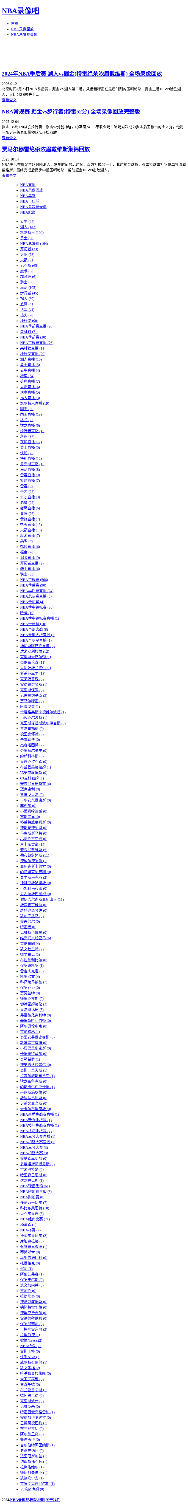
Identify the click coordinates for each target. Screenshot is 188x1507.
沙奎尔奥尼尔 (33, 1236)
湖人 (28, 227)
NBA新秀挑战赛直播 (39, 1114)
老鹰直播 (30, 508)
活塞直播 (30, 392)
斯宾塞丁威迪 (33, 1043)
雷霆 (27, 486)
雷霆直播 (30, 475)
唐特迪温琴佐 (33, 910)
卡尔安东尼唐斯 (35, 800)
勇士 (27, 238)
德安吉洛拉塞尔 (35, 1065)
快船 (27, 453)
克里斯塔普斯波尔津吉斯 (43, 723)
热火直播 (31, 525)
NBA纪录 (28, 212)
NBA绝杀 (31, 1346)
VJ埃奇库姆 (32, 1489)
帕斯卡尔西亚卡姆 (37, 1087)
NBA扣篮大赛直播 (37, 1142)
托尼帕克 (30, 1263)
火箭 (27, 260)
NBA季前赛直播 (36, 326)
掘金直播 (30, 558)
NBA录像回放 (22, 29)
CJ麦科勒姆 (32, 778)
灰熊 (27, 436)
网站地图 (37, 1500)
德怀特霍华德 (33, 1307)
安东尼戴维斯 (33, 850)
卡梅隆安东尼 (33, 1329)
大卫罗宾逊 (32, 1379)
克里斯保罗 (32, 690)
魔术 (27, 271)
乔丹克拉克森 (33, 762)
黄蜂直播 (30, 519)
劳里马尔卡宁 (33, 751)
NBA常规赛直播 (36, 343)
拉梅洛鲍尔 (32, 1467)
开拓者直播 (32, 563)
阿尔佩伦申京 (33, 1026)
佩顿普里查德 (33, 1247)
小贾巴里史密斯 (35, 1048)
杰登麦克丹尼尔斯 (37, 1484)
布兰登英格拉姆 (35, 767)
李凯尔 (28, 806)
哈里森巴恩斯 (33, 1175)
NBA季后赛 (33, 585)
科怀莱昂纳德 (33, 982)
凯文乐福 (30, 1368)
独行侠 (29, 321)
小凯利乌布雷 (33, 888)
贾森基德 (30, 1384)
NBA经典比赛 (35, 1219)
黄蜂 (27, 514)
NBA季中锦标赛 (36, 607)
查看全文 (9, 100)
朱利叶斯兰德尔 (35, 668)
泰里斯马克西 (33, 877)
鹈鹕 (27, 541)
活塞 (27, 310)
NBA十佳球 (29, 201)
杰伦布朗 (30, 943)
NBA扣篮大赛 (34, 1153)
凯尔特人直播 (34, 403)
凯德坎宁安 (32, 1478)
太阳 (27, 255)
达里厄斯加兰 (33, 1456)
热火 (27, 315)
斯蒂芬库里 (32, 673)
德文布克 (30, 955)
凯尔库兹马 (32, 916)
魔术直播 (30, 536)
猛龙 (27, 420)
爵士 (27, 282)
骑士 (27, 574)
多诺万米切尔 (33, 1203)
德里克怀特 (32, 734)
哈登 (27, 613)
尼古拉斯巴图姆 (35, 894)
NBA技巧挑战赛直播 (39, 1125)
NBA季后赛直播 (36, 591)
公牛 (27, 221)
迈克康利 (30, 789)
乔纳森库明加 (33, 1158)
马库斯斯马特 (33, 833)
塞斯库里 (30, 817)
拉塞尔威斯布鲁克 (37, 1076)
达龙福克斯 (32, 1180)
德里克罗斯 (32, 999)
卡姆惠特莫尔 (33, 1054)
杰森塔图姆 (32, 745)
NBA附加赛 (32, 1197)
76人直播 (30, 398)
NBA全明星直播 (36, 640)
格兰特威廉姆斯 (35, 822)
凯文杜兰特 (32, 949)
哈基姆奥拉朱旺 (35, 1373)
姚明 (26, 1269)
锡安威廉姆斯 (33, 773)
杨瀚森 (28, 1225)
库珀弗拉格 (32, 1241)
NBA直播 (28, 185)
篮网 (27, 304)
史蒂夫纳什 (32, 1451)
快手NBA (30, 1357)
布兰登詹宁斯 (33, 1390)
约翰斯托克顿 (33, 1462)
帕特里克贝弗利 (35, 872)
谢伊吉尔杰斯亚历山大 (42, 899)
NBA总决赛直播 (36, 596)
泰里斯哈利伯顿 (35, 1021)
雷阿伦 (28, 1291)
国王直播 (31, 414)
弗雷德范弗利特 (35, 1015)
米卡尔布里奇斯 (35, 1109)
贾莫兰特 (30, 993)
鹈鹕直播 (30, 547)
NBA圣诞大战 (34, 629)
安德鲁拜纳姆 (33, 1318)
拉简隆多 (30, 1296)
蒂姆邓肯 (30, 1252)
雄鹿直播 (30, 381)
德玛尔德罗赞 (33, 861)
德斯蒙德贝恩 (33, 828)
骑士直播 (30, 569)
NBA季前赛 (33, 337)
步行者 (29, 293)
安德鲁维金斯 (33, 684)
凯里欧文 (30, 977)
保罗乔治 (30, 988)
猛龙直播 (30, 425)
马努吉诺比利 (33, 1258)
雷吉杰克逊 (32, 971)
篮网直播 (30, 481)
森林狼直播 (32, 348)
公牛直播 (30, 370)
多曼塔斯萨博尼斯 (37, 1164)
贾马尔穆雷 (32, 701)
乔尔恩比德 (32, 1010)
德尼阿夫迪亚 (33, 1473)
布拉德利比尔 (33, 960)
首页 (14, 23)
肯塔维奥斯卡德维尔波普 (43, 712)
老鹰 (27, 503)
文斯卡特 (30, 1351)
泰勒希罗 (30, 1059)
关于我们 (53, 1500)
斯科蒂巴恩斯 (33, 1098)
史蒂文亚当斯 (33, 1103)
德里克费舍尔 (33, 1313)
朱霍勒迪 (30, 740)
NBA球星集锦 (35, 1186)
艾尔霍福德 (32, 729)
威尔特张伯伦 (33, 1362)
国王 (27, 409)
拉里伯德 (30, 1335)
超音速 (28, 277)
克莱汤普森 (32, 679)
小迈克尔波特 (33, 718)
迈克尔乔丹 (32, 1214)
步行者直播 (32, 431)
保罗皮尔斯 (32, 1280)
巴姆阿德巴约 (33, 1423)
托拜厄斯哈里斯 (35, 883)
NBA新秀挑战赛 (36, 1120)
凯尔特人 (32, 232)
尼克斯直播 (32, 464)
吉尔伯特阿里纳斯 (37, 1445)
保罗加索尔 (32, 1324)
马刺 (28, 288)
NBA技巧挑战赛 (36, 1131)
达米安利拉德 (34, 651)
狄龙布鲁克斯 (33, 1081)
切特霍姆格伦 (33, 1004)
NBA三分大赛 (34, 1147)
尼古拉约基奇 (33, 695)
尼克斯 (29, 266)
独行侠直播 (32, 354)
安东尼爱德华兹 (35, 784)
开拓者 (29, 249)
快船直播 (31, 458)
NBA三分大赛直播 (37, 1136)
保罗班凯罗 (32, 966)
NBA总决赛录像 (24, 35)
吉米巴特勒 (32, 1169)
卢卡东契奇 (32, 844)
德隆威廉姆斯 (33, 1302)
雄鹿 (27, 376)
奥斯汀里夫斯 (33, 1070)
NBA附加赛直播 (36, 1192)
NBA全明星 (32, 602)
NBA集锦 (28, 196)
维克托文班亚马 (35, 938)
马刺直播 (30, 469)
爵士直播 (30, 447)
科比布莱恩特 (34, 1208)
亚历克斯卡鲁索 (35, 866)
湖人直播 (31, 359)
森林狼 (29, 332)
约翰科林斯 (32, 756)
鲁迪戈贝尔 (32, 795)
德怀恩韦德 (32, 1395)
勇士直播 (30, 365)
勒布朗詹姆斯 (34, 855)
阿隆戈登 (30, 706)
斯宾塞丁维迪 (33, 905)
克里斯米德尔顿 (35, 657)
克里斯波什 (32, 1401)
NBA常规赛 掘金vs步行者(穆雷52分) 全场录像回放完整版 (71, 112)
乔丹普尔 (30, 921)
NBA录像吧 (20, 11)
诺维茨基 (30, 1406)
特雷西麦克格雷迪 (37, 1412)
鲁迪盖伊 (30, 1440)
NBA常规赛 (34, 580)
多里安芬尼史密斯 (37, 1037)
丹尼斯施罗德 (33, 1092)
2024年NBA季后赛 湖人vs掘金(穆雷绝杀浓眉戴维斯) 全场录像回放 (82, 74)
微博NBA (31, 1340)
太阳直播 (30, 387)
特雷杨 (28, 927)
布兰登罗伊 (32, 1429)
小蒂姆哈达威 (33, 811)
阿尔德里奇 (32, 1434)
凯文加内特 (32, 1285)
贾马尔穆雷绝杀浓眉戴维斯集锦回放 (46, 149)
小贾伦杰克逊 (33, 839)
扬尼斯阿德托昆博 (37, 646)
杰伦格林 (30, 1032)
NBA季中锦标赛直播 (39, 618)
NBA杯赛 (30, 1230)
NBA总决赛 (34, 244)
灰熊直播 (31, 442)
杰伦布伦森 (32, 662)
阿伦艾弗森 (32, 1274)
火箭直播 (31, 530)
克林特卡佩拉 (33, 932)
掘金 (27, 552)
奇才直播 (30, 497)
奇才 (27, 492)
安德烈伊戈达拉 (35, 1418)
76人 (27, 299)
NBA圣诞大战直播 (37, 635)
